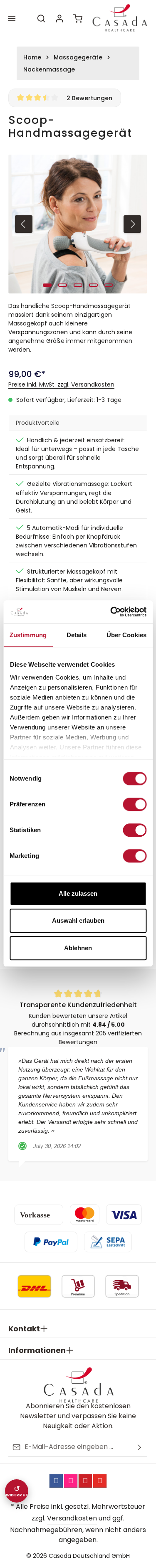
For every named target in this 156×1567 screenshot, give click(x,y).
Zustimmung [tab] (28, 634)
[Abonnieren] (139, 1447)
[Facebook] (56, 1481)
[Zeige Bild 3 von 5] (78, 285)
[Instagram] (70, 1481)
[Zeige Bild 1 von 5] (47, 285)
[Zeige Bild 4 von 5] (93, 285)
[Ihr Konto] (59, 18)
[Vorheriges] (23, 224)
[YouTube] (99, 1481)
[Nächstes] (132, 224)
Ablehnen (78, 947)
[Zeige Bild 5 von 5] (108, 285)
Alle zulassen (78, 893)
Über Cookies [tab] (126, 634)
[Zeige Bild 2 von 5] (62, 285)
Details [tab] (77, 634)
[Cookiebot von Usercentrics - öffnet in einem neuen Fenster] (111, 611)
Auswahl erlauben (78, 920)
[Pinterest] (85, 1481)
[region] (78, 224)
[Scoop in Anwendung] (77, 224)
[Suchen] (41, 18)
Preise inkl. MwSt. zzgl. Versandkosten (61, 384)
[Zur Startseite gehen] (119, 18)
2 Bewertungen (89, 98)
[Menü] (11, 18)
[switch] (134, 804)
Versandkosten (72, 1518)
